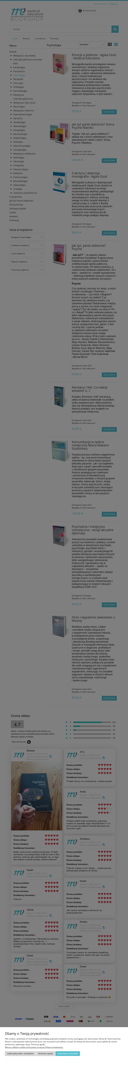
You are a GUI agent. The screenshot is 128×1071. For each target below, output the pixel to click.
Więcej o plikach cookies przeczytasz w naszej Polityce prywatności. (34, 1047)
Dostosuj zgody (45, 1053)
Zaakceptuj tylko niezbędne (20, 1053)
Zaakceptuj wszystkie (67, 1053)
